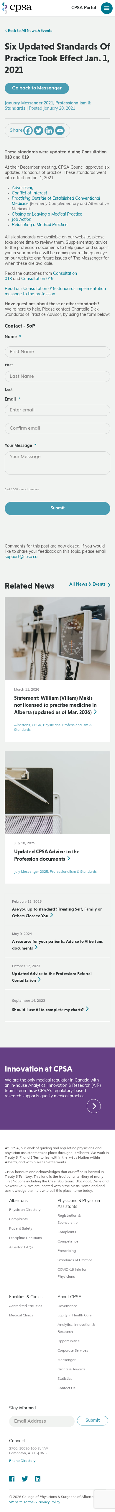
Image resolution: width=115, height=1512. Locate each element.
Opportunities (69, 1341)
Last (9, 389)
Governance (67, 1306)
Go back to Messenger (37, 88)
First (9, 365)
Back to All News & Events (29, 31)
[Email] (60, 130)
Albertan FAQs (21, 1247)
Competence (68, 1241)
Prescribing (67, 1251)
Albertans (18, 1201)
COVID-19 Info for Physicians (72, 1273)
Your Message (20, 446)
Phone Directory (22, 1461)
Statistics (65, 1379)
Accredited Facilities (25, 1306)
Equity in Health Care (75, 1315)
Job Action (21, 220)
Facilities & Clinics (25, 1297)
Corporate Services (73, 1350)
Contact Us (66, 1388)
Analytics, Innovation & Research (76, 1328)
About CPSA (69, 1297)
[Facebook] (28, 130)
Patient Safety (20, 1228)
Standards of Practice (75, 1260)
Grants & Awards (71, 1369)
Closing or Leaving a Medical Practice (47, 214)
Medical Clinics (21, 1315)
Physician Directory (24, 1210)
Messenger (66, 1360)
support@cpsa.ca (21, 557)
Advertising (22, 188)
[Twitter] (38, 130)
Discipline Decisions (25, 1238)
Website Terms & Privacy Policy (34, 1502)
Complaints (18, 1219)
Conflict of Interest (29, 193)
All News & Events (88, 584)
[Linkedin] (49, 130)
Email (12, 399)
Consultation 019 (37, 279)
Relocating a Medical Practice (40, 225)
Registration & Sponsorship (69, 1219)
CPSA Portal (83, 8)
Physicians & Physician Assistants (79, 1204)
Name (13, 337)
